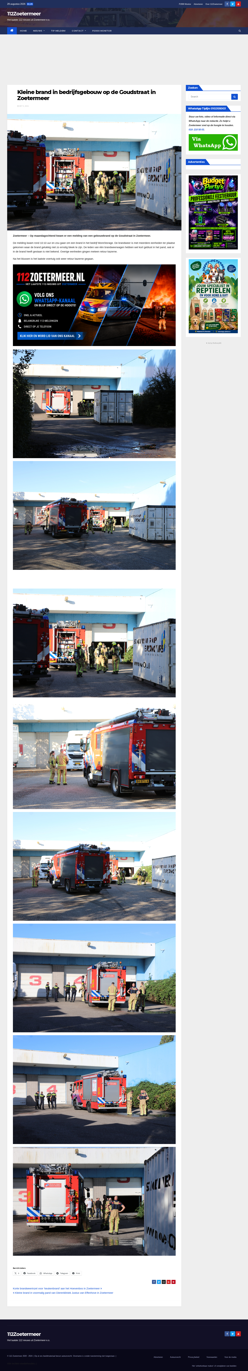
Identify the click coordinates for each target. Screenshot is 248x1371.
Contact (78, 31)
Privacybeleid (193, 1357)
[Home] (12, 30)
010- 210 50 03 (196, 129)
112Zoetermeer (24, 14)
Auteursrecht (175, 1357)
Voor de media (230, 1357)
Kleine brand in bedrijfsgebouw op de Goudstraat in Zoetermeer (86, 95)
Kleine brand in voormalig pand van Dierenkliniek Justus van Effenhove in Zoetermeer (63, 1292)
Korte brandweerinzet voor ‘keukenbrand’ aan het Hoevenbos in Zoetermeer (56, 1288)
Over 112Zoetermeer (214, 4)
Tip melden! (58, 31)
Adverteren (198, 4)
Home (23, 31)
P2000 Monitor (185, 4)
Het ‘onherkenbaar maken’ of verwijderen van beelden (214, 1366)
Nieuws (38, 31)
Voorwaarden (212, 1357)
